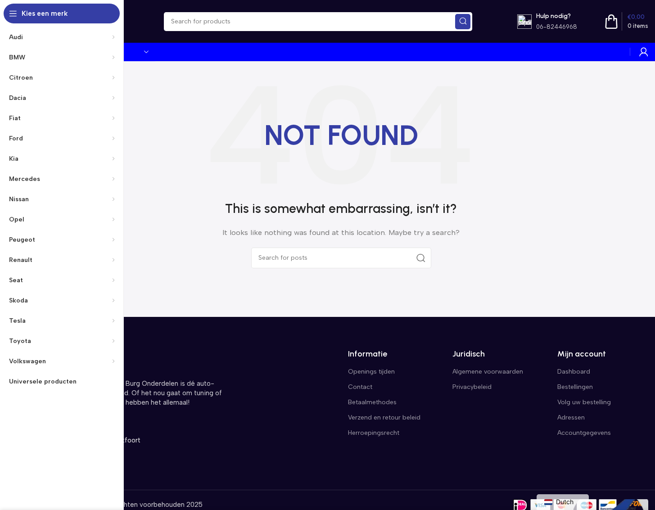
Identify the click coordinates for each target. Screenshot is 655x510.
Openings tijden (371, 371)
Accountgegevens (584, 433)
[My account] (644, 52)
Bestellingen (575, 387)
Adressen (571, 417)
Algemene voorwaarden (487, 371)
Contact (360, 387)
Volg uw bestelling (584, 402)
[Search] (462, 21)
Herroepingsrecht (373, 433)
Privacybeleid (472, 387)
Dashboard (573, 371)
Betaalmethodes (372, 402)
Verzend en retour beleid (384, 417)
